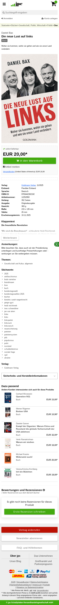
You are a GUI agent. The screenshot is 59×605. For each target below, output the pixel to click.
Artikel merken (12, 167)
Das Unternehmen (43, 556)
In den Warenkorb (31, 160)
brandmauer (9, 282)
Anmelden (8, 18)
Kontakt (46, 585)
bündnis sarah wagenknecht (15, 300)
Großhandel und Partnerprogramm (43, 562)
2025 (6, 274)
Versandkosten (9, 172)
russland (7, 346)
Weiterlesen (10, 238)
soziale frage (9, 352)
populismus (9, 340)
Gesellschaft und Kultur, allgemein (18, 264)
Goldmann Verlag (28, 185)
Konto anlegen (51, 18)
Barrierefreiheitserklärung (20, 585)
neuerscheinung (10, 329)
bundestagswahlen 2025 (14, 294)
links (6, 317)
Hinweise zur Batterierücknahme (30, 587)
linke (6, 314)
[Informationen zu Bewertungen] (44, 490)
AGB (13, 582)
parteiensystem (10, 335)
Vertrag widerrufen (29, 530)
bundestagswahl (11, 291)
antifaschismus (10, 276)
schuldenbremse (11, 349)
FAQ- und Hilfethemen (29, 548)
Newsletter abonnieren (29, 538)
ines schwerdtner (11, 308)
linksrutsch (8, 326)
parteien (7, 332)
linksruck (8, 323)
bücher (7, 297)
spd (5, 355)
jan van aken (9, 311)
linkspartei (8, 320)
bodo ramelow (10, 279)
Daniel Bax (7, 32)
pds (5, 337)
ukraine (7, 358)
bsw (6, 285)
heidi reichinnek (10, 306)
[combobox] (29, 12)
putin (6, 343)
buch (6, 288)
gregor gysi (8, 302)
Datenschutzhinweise (39, 582)
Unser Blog (15, 561)
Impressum (37, 585)
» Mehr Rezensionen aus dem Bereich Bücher (20, 492)
